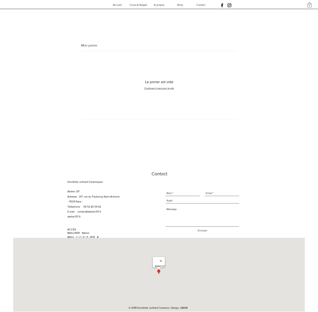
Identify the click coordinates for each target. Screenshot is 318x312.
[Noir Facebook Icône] (222, 5)
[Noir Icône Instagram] (229, 5)
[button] (309, 5)
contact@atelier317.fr (89, 211)
